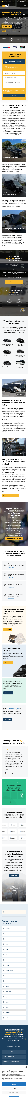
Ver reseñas (15, 802)
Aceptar (14, 1084)
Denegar (14, 1088)
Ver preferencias (14, 1092)
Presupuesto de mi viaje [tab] (15, 61)
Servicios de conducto (18, 305)
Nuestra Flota (9, 304)
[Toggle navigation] (25, 6)
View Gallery (19, 394)
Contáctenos (11, 567)
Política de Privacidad (14, 1096)
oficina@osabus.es (22, 1)
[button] (25, 1067)
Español (2, 1)
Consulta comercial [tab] (13, 67)
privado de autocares (14, 708)
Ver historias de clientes (14, 294)
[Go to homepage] (6, 5)
